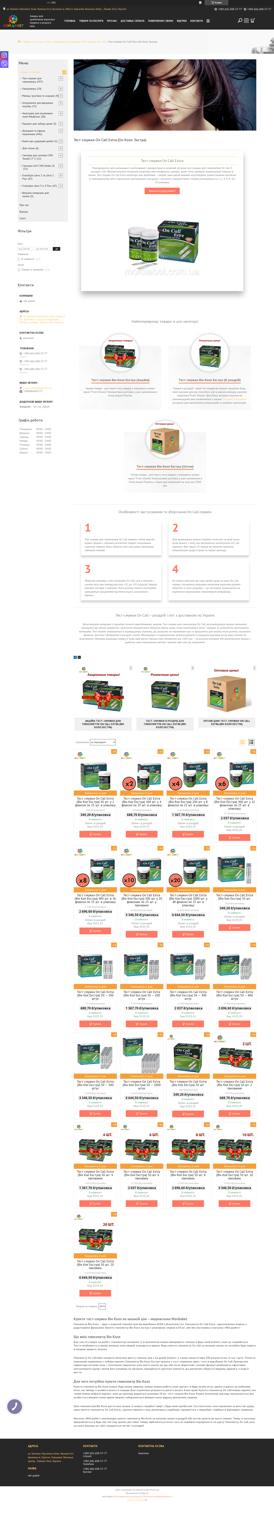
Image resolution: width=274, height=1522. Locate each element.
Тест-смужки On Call (93, 41)
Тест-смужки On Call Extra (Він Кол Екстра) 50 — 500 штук (95, 1085)
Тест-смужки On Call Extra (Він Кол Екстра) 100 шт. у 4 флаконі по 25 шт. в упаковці (142, 802)
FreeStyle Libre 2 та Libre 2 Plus (38, 177)
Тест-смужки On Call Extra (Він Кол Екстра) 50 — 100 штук (95, 995)
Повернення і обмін (160, 21)
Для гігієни (28, 148)
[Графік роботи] (246, 20)
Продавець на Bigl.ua (137, 1493)
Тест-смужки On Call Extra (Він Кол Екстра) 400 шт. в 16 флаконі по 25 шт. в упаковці (95, 899)
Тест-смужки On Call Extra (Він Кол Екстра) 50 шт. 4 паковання (95, 1175)
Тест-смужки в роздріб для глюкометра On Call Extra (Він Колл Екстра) (165, 724)
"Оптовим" (227, 399)
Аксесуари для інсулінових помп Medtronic (37, 115)
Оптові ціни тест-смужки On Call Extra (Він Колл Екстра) (226, 722)
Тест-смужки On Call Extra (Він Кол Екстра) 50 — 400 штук (234, 995)
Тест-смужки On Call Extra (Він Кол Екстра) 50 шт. (234, 897)
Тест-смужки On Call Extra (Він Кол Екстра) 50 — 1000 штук (142, 1085)
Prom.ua (154, 1489)
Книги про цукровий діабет (37, 141)
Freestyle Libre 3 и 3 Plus (36, 185)
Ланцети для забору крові (37, 123)
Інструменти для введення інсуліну (37, 104)
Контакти (196, 21)
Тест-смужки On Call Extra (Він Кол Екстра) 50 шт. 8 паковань (188, 1175)
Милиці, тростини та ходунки (38, 95)
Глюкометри (29, 88)
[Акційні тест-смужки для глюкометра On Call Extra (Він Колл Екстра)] (103, 691)
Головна (69, 21)
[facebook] (75, 658)
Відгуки (182, 21)
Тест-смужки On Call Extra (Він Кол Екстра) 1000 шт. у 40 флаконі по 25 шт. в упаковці (188, 900)
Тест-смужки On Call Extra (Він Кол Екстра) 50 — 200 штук (141, 995)
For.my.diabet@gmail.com (37, 387)
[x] (79, 658)
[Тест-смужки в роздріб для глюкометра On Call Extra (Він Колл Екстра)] (164, 691)
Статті (23, 218)
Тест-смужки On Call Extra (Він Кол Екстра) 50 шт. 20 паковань (95, 1265)
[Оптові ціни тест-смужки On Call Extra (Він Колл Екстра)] (226, 691)
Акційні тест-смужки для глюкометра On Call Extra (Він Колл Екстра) (103, 724)
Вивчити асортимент (162, 191)
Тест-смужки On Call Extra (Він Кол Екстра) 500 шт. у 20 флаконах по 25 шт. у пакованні (141, 900)
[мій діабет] (15, 21)
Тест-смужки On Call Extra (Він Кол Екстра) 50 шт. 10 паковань (234, 1175)
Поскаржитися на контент (128, 1496)
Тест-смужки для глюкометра (63, 41)
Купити (97, 834)
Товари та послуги (91, 21)
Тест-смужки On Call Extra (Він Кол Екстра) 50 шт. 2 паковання (234, 1085)
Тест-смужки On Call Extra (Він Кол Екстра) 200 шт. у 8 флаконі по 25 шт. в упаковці (188, 802)
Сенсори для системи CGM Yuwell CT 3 (37, 157)
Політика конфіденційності (157, 1496)
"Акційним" (241, 399)
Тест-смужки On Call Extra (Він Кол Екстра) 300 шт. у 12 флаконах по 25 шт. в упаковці (234, 803)
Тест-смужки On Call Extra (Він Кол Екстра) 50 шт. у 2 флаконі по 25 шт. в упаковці (95, 802)
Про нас (112, 21)
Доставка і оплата (132, 21)
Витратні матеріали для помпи (35, 194)
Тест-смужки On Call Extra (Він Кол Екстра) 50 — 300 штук (188, 995)
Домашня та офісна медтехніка (33, 132)
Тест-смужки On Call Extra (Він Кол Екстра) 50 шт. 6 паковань (141, 1175)
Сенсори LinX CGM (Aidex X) (38, 165)
